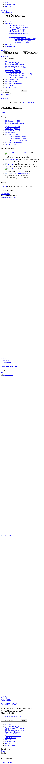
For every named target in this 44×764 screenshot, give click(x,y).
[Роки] (8, 164)
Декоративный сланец (17, 136)
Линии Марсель (25, 153)
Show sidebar (5, 194)
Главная (4, 186)
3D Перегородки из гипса (18, 27)
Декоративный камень (17, 37)
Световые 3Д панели (17, 29)
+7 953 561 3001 (28, 102)
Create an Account (7, 762)
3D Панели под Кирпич (22, 41)
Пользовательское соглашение (12, 717)
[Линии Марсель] (12, 153)
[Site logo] (14, 18)
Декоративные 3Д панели (18, 33)
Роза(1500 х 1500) (9, 704)
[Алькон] (9, 159)
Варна (14, 169)
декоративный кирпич (22, 42)
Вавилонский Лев (9, 366)
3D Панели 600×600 (16, 31)
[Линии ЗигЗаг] (11, 174)
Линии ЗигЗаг (23, 174)
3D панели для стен (16, 25)
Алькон (16, 159)
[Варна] (8, 169)
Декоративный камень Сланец (25, 39)
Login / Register (10, 745)
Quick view (5, 360)
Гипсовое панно (15, 35)
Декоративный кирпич (17, 138)
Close (3, 112)
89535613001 (5, 94)
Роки (13, 164)
